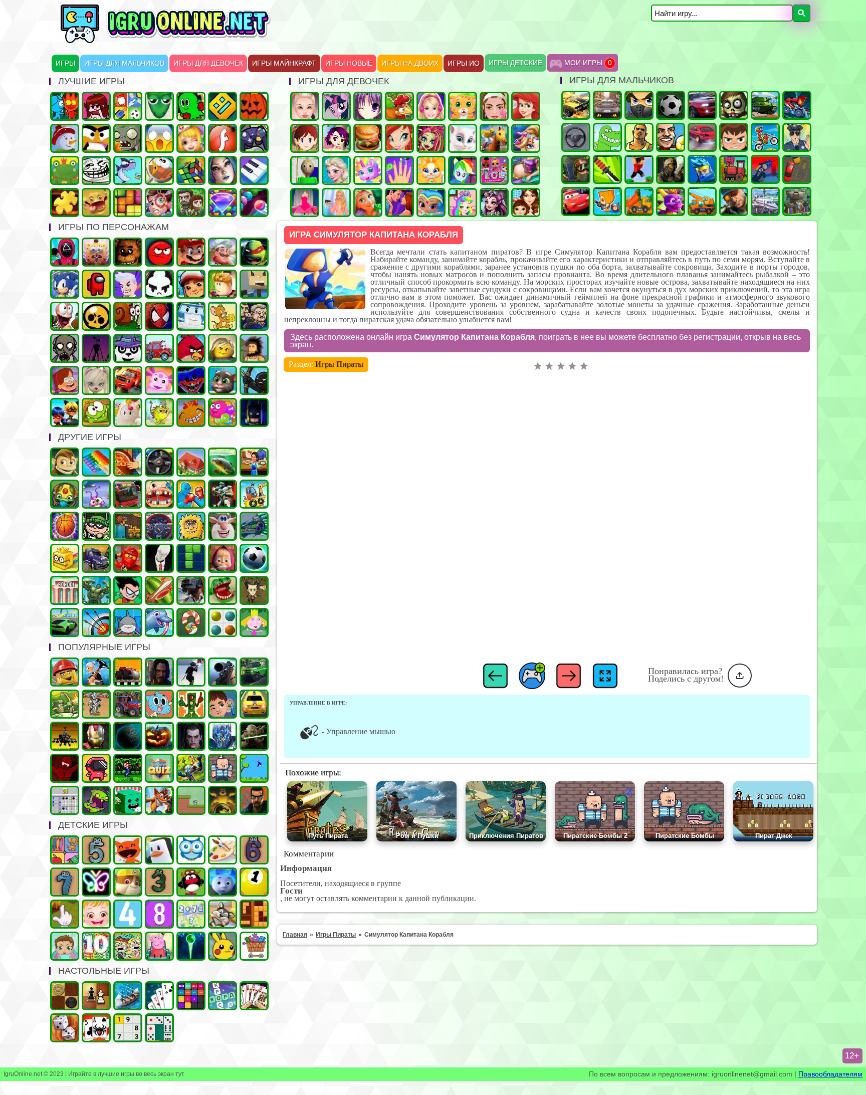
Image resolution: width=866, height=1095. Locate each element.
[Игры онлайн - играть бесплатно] (187, 41)
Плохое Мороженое (159, 284)
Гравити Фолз (64, 380)
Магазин (254, 946)
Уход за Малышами (64, 946)
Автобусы (127, 494)
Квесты (159, 768)
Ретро (254, 800)
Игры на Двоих (410, 63)
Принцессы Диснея (525, 106)
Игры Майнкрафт (284, 63)
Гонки (607, 105)
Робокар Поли (190, 316)
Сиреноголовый (96, 348)
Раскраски (222, 849)
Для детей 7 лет (64, 882)
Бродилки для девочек (336, 138)
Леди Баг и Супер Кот (64, 412)
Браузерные (96, 768)
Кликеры (64, 914)
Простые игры (64, 170)
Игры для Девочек (208, 63)
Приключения (190, 202)
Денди (127, 768)
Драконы (670, 201)
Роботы (222, 494)
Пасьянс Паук (96, 1027)
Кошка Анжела (462, 138)
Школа (64, 590)
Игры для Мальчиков (124, 63)
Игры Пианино (254, 170)
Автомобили (159, 526)
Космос (127, 736)
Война (670, 169)
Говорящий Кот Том (222, 380)
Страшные (159, 138)
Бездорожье (127, 672)
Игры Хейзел (96, 914)
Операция (190, 138)
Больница (159, 202)
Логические (190, 170)
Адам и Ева (190, 526)
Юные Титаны (127, 590)
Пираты (222, 768)
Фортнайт (702, 169)
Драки (190, 494)
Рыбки (127, 170)
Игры (65, 63)
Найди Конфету (190, 622)
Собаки (222, 914)
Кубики (127, 800)
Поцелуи (399, 202)
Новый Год (64, 138)
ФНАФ (127, 252)
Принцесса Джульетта (462, 202)
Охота (222, 672)
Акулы (127, 622)
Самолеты (765, 201)
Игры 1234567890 (254, 882)
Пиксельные (190, 800)
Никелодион (127, 946)
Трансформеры (222, 736)
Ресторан (254, 462)
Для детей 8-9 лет (159, 914)
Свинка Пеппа (159, 946)
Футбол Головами (670, 137)
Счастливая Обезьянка (190, 412)
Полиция (796, 137)
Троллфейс (96, 170)
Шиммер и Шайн (431, 202)
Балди (304, 170)
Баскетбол (64, 526)
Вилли (159, 348)
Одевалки (304, 106)
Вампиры (190, 736)
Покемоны (222, 946)
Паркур (639, 169)
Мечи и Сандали (64, 768)
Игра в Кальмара (64, 252)
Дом (190, 462)
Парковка (796, 169)
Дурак (159, 995)
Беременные (525, 170)
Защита (64, 704)
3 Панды (127, 348)
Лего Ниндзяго (127, 558)
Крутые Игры (96, 138)
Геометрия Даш (222, 106)
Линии (222, 622)
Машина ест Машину (796, 105)
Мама (525, 202)
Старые (254, 768)
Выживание (254, 590)
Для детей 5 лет (96, 849)
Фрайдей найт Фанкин (96, 106)
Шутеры (765, 169)
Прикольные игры (96, 202)
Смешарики (190, 882)
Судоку (127, 1027)
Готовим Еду (367, 138)
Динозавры (607, 137)
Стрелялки (639, 105)
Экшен (190, 672)
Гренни (64, 348)
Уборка (96, 494)
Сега (190, 768)
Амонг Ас (96, 284)
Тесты (190, 849)
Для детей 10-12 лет (96, 946)
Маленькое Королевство (254, 622)
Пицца (127, 462)
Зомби (733, 105)
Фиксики (222, 882)
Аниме (367, 106)
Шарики (254, 202)
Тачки (575, 201)
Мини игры (159, 849)
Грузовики (639, 201)
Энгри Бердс (190, 348)
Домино (159, 1027)
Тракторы (127, 704)
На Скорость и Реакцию (222, 590)
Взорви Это (607, 201)
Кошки (462, 106)
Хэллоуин (159, 736)
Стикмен (254, 380)
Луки (96, 622)
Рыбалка (222, 462)
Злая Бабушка (96, 672)
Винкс (399, 138)
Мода (336, 202)
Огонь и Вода (64, 106)
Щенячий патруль (127, 882)
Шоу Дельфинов (159, 622)
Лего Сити (64, 672)
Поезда (733, 169)
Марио (190, 252)
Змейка (159, 106)
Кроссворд (222, 995)
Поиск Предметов (159, 170)
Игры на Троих (190, 106)
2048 (190, 995)
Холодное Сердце (336, 170)
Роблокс (222, 284)
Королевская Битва (190, 590)
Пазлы (64, 202)
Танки (765, 105)
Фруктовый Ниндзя (159, 590)
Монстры (96, 800)
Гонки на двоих (702, 105)
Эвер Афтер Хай (494, 202)
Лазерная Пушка (159, 412)
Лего (222, 348)
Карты (254, 995)
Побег (254, 316)
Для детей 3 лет (159, 882)
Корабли (254, 494)
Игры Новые (348, 63)
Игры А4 (127, 284)
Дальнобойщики (96, 558)
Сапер (64, 800)
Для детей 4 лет (127, 914)
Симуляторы (159, 462)
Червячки (64, 316)
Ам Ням (96, 412)
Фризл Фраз (222, 412)
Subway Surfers (190, 284)
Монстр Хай (431, 138)
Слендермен (159, 558)
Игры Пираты (339, 364)
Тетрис (190, 558)
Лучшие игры (222, 170)
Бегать (64, 462)
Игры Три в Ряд (222, 202)
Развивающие (64, 849)
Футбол (670, 105)
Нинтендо (222, 800)
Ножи (607, 169)
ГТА (639, 137)
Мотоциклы (765, 137)
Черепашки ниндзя (254, 252)
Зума (64, 494)
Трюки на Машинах (64, 622)
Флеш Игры (222, 138)
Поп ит (96, 462)
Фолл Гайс (127, 412)
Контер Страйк (575, 169)
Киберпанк (159, 672)
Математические (190, 914)
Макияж (494, 106)
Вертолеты (64, 736)
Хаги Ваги (190, 380)
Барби (431, 106)
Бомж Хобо (254, 348)
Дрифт (702, 137)
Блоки (254, 914)
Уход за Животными (431, 170)
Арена (96, 704)
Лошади (494, 138)
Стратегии (796, 201)
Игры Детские (515, 63)
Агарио (254, 106)
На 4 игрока (127, 106)
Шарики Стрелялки (190, 946)
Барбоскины (96, 380)
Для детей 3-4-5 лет (127, 849)
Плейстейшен (159, 800)
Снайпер (733, 201)
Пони (336, 106)
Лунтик (159, 380)
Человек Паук (159, 316)
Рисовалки (96, 882)
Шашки (64, 995)
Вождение (575, 137)
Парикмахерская (525, 138)
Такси (254, 704)
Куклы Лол (494, 170)
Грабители (96, 526)
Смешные (222, 526)
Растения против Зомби (127, 138)
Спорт (254, 558)
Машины (575, 105)
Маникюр (399, 170)
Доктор (222, 704)
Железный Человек (96, 736)
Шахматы (96, 995)
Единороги (367, 170)
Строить (702, 201)
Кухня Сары (304, 138)
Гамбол (159, 704)
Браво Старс (96, 316)
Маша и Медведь (222, 558)
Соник (64, 284)
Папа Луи (222, 252)
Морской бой (127, 995)
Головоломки (127, 202)
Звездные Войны (254, 736)
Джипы (254, 672)
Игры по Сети (254, 138)
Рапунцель (367, 202)
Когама (254, 284)
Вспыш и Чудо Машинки (127, 380)
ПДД (190, 704)
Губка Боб (96, 252)
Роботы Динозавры (254, 526)
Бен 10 (733, 137)
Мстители (96, 590)
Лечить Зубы (159, 494)
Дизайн (304, 202)
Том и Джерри (222, 316)
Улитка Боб (127, 316)
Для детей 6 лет (254, 849)
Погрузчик (127, 526)
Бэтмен (254, 412)
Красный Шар (159, 252)
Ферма (399, 106)
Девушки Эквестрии (462, 170)
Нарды (64, 1027)
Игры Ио (464, 63)
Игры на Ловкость (64, 558)
